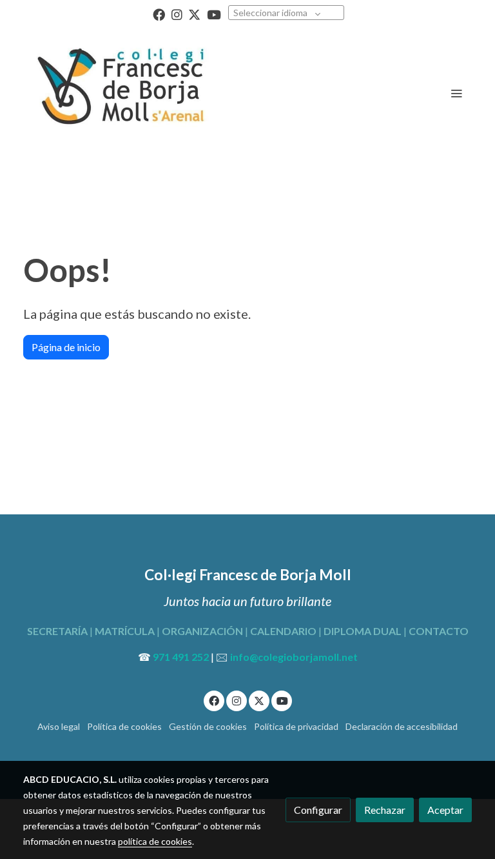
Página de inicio (66, 347)
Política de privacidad (296, 726)
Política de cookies (124, 726)
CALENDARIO (283, 631)
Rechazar (384, 809)
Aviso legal (58, 726)
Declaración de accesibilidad (401, 726)
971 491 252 (181, 657)
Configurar (318, 809)
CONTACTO (438, 631)
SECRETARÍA (57, 631)
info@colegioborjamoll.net (294, 657)
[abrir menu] (456, 92)
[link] (118, 93)
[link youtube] (214, 14)
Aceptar (445, 809)
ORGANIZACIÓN (202, 631)
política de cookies (155, 841)
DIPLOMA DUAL (363, 631)
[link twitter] (194, 14)
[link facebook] (159, 14)
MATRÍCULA (125, 631)
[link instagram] (176, 14)
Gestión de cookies (208, 726)
